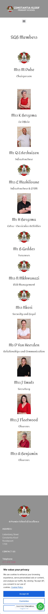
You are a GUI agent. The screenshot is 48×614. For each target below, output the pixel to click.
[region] (24, 589)
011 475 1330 (8, 562)
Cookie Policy (17, 587)
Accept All (24, 594)
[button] (24, 21)
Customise (24, 601)
